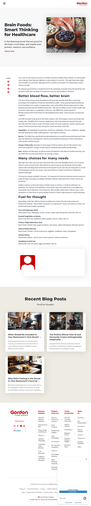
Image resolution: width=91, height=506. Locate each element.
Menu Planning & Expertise (54, 461)
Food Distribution (55, 437)
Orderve (54, 450)
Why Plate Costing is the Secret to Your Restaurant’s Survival (24, 379)
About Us (22, 489)
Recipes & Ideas (67, 445)
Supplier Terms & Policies (34, 492)
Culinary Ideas (9, 51)
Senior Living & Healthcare (42, 431)
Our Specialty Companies (55, 446)
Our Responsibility (81, 422)
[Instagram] (15, 426)
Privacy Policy (48, 492)
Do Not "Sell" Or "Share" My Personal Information (45, 499)
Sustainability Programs (55, 468)
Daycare (41, 435)
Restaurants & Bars (42, 425)
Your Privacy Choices (47, 497)
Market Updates (67, 425)
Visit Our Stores (19, 421)
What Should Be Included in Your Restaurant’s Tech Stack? (24, 335)
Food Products (54, 426)
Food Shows (68, 429)
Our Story (80, 417)
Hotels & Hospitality (41, 439)
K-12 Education (41, 452)
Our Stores (81, 426)
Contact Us (81, 438)
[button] (8, 81)
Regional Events (67, 434)
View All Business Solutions (41, 419)
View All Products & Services (54, 419)
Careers (80, 435)
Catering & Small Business (41, 446)
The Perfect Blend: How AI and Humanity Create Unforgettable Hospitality (65, 337)
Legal (23, 492)
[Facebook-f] (18, 426)
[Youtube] (21, 426)
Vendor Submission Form (55, 489)
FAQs (79, 447)
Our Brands (55, 441)
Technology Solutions (55, 455)
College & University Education (41, 458)
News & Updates (80, 430)
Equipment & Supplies (55, 431)
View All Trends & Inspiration (67, 419)
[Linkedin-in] (24, 426)
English (18, 431)
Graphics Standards (80, 442)
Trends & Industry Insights (67, 439)
